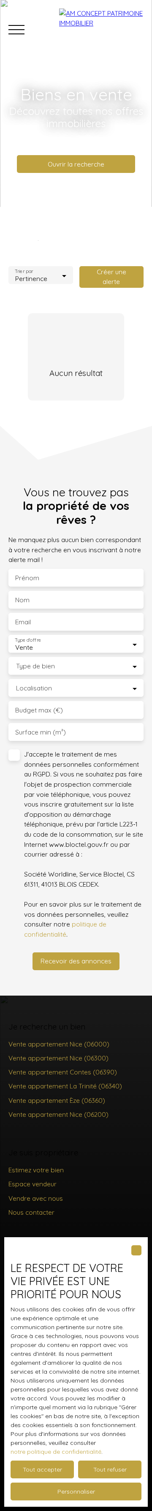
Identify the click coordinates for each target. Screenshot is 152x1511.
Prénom (27, 578)
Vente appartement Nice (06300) (58, 1058)
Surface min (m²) (40, 732)
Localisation (34, 688)
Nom (22, 600)
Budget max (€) (39, 710)
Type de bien (35, 666)
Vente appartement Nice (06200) (58, 1114)
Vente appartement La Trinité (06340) (65, 1086)
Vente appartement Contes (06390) (62, 1072)
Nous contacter (31, 1212)
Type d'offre (28, 640)
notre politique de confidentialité (56, 1451)
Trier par (24, 271)
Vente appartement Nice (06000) (58, 1044)
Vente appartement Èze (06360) (56, 1100)
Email (23, 622)
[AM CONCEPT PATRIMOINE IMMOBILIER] (101, 29)
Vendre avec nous (35, 1198)
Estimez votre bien (36, 1170)
